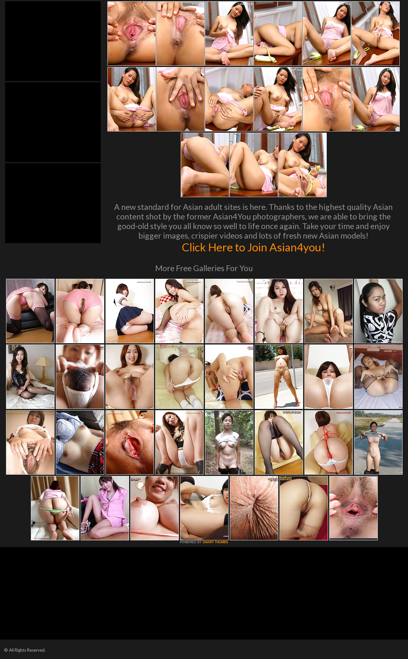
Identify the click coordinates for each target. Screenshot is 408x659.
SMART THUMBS (215, 542)
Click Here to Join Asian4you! (253, 247)
